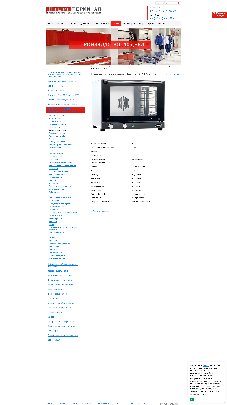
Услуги (74, 403)
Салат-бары (53, 249)
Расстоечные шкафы (57, 136)
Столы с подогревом (57, 255)
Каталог (102, 67)
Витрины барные (55, 177)
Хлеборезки (53, 183)
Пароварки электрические (59, 244)
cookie (206, 365)
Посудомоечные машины (59, 171)
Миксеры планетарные (58, 156)
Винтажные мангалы (57, 258)
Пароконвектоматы (57, 133)
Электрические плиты (57, 139)
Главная (93, 67)
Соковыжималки (55, 215)
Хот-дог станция (55, 209)
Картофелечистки (56, 153)
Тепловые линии (55, 252)
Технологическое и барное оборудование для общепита (128, 67)
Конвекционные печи (57, 130)
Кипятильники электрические (60, 174)
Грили (51, 151)
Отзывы (130, 403)
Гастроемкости (55, 121)
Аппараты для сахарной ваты (60, 198)
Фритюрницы (54, 238)
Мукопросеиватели (56, 189)
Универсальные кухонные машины (62, 165)
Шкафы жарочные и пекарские (61, 145)
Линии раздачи (55, 246)
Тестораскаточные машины (60, 186)
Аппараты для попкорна (58, 195)
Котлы (51, 224)
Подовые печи (54, 127)
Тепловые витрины (56, 232)
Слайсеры (53, 180)
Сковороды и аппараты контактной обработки (63, 228)
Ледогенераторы (55, 218)
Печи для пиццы (55, 148)
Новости (141, 403)
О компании (62, 403)
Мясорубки (53, 159)
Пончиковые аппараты (58, 207)
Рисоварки (53, 241)
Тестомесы (53, 168)
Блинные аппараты (56, 235)
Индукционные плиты (57, 142)
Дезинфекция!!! (87, 403)
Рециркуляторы (104, 403)
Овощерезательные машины (60, 162)
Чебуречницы (54, 201)
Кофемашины (54, 192)
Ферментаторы (55, 118)
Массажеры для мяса (57, 115)
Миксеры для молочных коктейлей (63, 212)
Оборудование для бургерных (61, 204)
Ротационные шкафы (57, 124)
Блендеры (53, 221)
